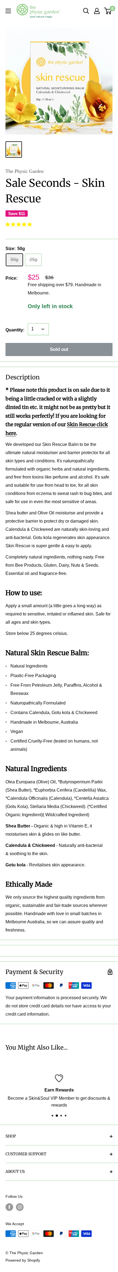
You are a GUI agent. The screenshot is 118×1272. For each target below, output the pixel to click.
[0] (108, 11)
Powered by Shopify (22, 1260)
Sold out (59, 349)
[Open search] (86, 11)
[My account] (97, 11)
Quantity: (14, 330)
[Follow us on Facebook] (9, 1207)
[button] (19, 224)
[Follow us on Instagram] (20, 1207)
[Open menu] (8, 11)
